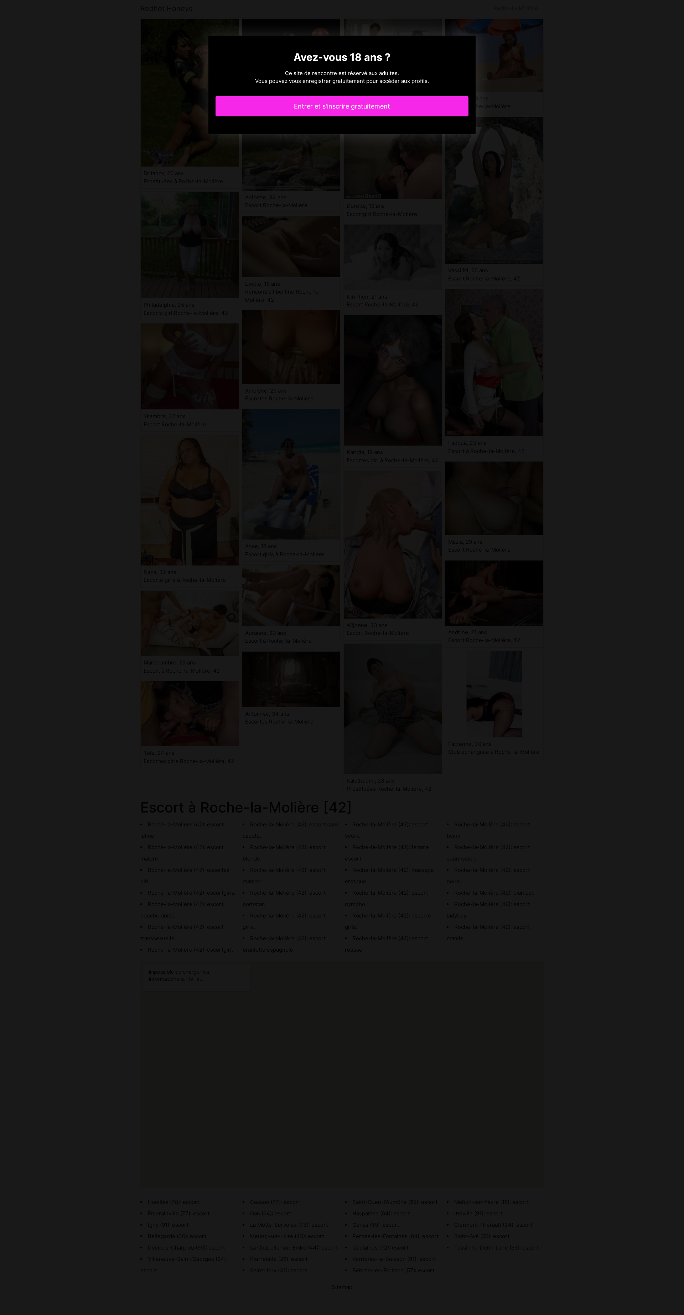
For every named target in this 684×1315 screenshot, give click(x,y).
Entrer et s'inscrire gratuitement (342, 106)
